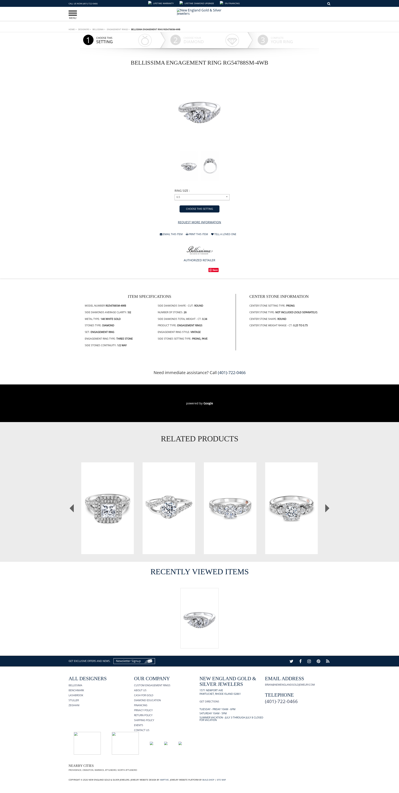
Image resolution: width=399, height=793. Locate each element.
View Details (108, 516)
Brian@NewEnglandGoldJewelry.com (290, 684)
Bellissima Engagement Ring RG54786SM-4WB (230, 500)
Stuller (74, 700)
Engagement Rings (118, 29)
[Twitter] (291, 661)
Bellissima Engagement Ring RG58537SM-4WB (108, 500)
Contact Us (141, 730)
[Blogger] (327, 661)
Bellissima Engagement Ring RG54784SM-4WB (169, 500)
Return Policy (143, 715)
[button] (161, 3)
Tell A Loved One (225, 234)
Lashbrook (76, 695)
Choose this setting (199, 209)
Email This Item (172, 234)
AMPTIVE (164, 779)
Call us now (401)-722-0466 (83, 3)
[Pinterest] (318, 661)
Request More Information (199, 222)
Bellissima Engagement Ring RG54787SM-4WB (291, 500)
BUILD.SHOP (208, 779)
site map (221, 779)
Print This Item (198, 234)
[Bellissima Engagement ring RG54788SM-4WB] (200, 110)
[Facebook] (300, 661)
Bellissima (98, 29)
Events (138, 725)
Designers (84, 29)
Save (215, 269)
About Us (140, 690)
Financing (140, 705)
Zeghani (74, 705)
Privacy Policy (143, 710)
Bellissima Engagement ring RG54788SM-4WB (155, 29)
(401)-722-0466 (232, 372)
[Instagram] (309, 661)
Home (73, 29)
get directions (209, 701)
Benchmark (76, 690)
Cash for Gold (143, 695)
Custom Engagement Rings (152, 685)
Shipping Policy (144, 720)
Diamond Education (147, 700)
